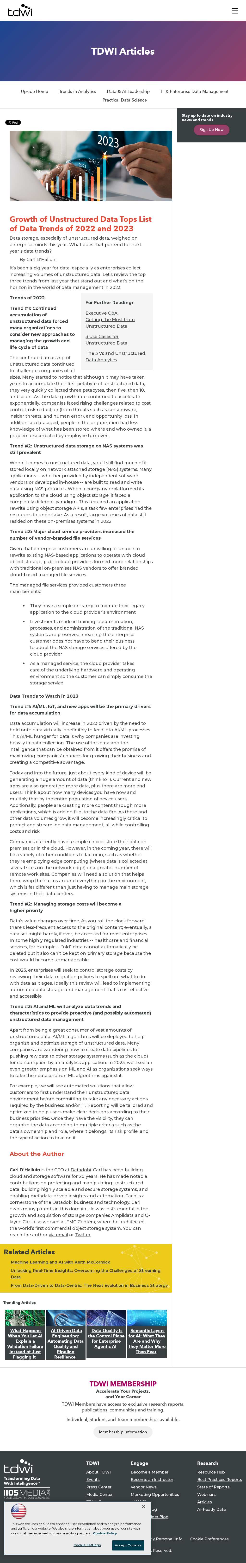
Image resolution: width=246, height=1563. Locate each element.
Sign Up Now (211, 129)
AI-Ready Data (211, 1509)
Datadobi (81, 1170)
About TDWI (98, 1472)
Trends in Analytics (77, 91)
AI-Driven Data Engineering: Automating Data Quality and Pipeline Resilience (66, 1344)
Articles (204, 1502)
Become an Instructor (152, 1479)
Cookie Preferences (209, 1539)
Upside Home (34, 91)
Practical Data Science (125, 100)
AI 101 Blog (141, 1502)
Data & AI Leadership (128, 91)
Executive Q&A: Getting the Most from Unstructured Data (110, 320)
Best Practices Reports (219, 1479)
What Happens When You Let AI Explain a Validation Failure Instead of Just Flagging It (25, 1344)
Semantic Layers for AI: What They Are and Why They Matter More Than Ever (147, 1341)
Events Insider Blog (149, 1517)
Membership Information (123, 1432)
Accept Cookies (128, 1545)
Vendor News (144, 1487)
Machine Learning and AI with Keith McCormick (60, 1262)
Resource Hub (211, 1472)
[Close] (143, 1506)
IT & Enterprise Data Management (194, 91)
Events (93, 1479)
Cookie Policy (105, 1533)
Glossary (139, 1524)
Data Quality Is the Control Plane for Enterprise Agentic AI (106, 1338)
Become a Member (149, 1472)
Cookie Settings (87, 1545)
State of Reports (213, 1487)
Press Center (98, 1487)
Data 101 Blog (144, 1509)
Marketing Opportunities (155, 1494)
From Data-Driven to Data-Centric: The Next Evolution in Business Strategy (89, 1285)
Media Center (99, 1494)
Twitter (83, 1235)
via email (58, 1235)
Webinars (206, 1494)
